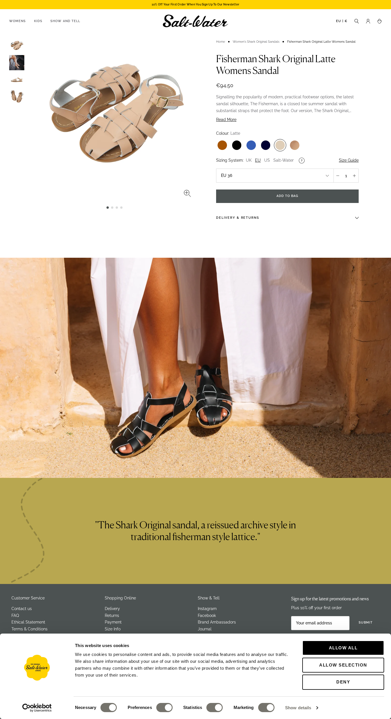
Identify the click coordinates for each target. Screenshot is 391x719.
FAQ (15, 615)
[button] (107, 207)
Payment (113, 622)
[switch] (164, 707)
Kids (38, 21)
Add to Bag (288, 196)
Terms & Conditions (29, 629)
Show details (298, 707)
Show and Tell (65, 21)
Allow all (343, 647)
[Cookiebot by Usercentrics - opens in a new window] (37, 708)
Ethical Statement (28, 622)
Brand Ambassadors (217, 622)
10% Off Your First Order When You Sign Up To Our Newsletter (196, 4)
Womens (17, 21)
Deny (343, 681)
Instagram (207, 608)
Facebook (207, 615)
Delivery (112, 608)
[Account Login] (368, 20)
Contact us (21, 608)
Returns (112, 615)
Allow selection (343, 665)
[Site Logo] (195, 21)
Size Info (113, 629)
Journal (205, 629)
